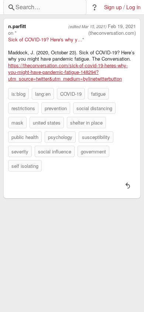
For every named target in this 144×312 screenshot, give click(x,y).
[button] (94, 7)
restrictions (23, 108)
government (93, 151)
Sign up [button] (113, 7)
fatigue (98, 93)
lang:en (43, 93)
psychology (60, 137)
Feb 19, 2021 (122, 26)
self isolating (24, 165)
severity (19, 151)
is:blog (18, 93)
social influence (54, 151)
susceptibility (96, 137)
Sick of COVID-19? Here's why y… (45, 39)
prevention (56, 108)
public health (24, 137)
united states (47, 122)
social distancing (94, 108)
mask (17, 122)
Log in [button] (133, 7)
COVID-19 (71, 93)
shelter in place (86, 122)
